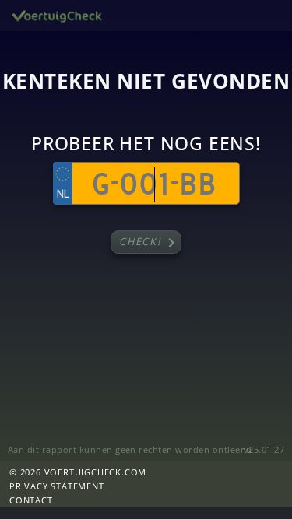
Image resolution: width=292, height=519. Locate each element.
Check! (150, 242)
